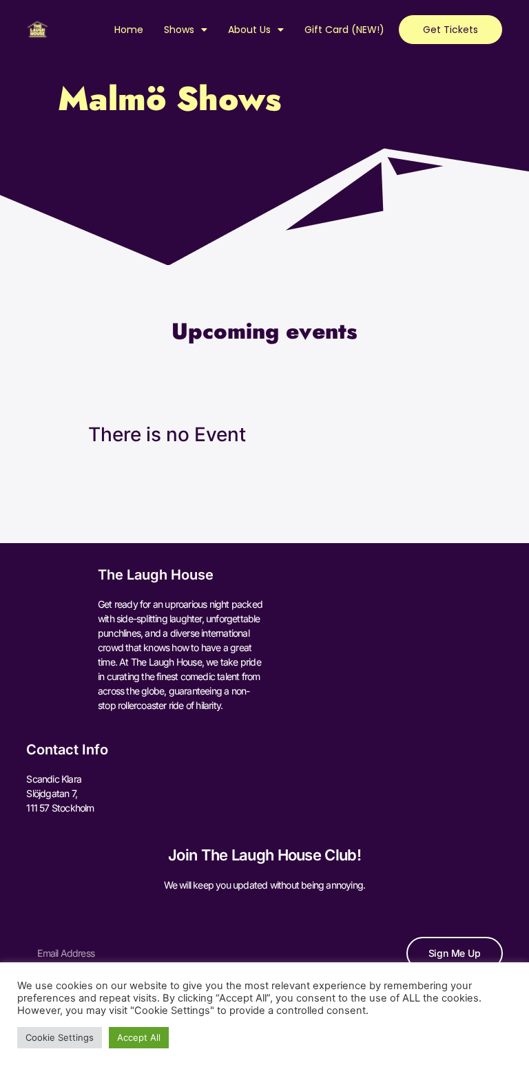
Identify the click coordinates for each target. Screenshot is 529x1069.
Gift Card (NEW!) (344, 29)
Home (128, 29)
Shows (179, 29)
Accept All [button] (138, 1037)
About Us (249, 29)
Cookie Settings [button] (59, 1037)
